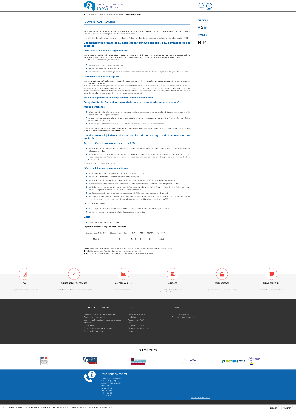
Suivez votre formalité (93, 331)
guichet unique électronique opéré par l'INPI (172, 38)
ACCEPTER (287, 408)
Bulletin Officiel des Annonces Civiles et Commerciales (111, 253)
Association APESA (136, 320)
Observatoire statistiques (138, 328)
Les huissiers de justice (137, 317)
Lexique (131, 331)
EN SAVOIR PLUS (105, 407)
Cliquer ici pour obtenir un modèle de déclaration (99, 164)
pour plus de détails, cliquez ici (95, 203)
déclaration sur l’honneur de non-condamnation (108, 187)
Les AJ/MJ (132, 323)
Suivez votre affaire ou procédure (98, 328)
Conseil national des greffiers (184, 317)
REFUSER (273, 408)
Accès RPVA (89, 325)
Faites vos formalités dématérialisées (100, 314)
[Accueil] (84, 14)
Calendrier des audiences (138, 325)
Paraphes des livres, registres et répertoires (148, 118)
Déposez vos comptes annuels (97, 317)
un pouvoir (92, 173)
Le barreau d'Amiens (136, 314)
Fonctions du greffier (180, 314)
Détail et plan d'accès (200, 398)
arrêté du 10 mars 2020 (114, 249)
